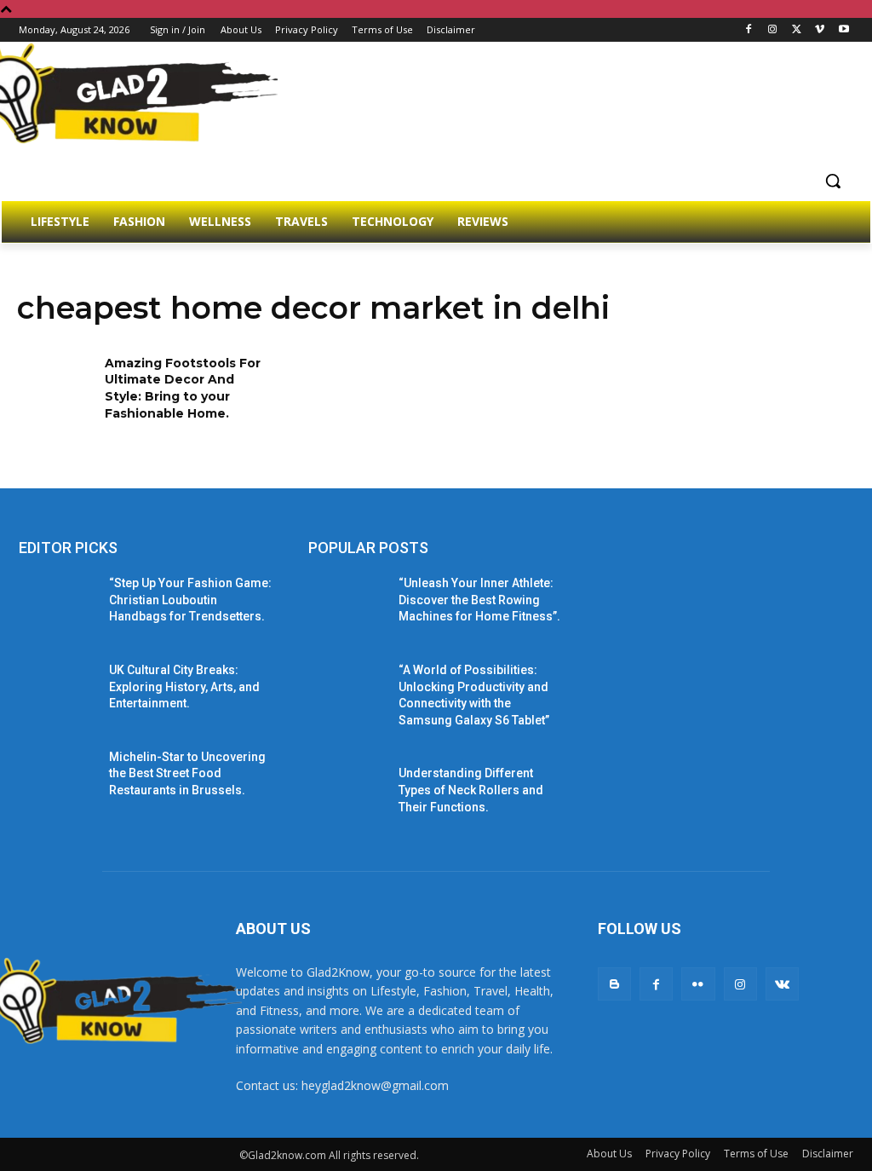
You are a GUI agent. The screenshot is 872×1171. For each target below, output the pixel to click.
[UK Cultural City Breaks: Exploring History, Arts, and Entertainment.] (57, 689)
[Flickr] (697, 984)
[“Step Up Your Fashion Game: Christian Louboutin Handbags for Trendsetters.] (57, 602)
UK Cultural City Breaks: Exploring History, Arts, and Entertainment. (184, 686)
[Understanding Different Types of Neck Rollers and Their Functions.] (346, 792)
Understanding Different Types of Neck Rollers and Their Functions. (471, 789)
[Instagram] (773, 30)
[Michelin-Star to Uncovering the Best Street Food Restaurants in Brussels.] (57, 776)
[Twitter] (796, 30)
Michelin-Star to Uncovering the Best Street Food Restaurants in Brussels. (187, 773)
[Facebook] (749, 30)
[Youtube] (843, 30)
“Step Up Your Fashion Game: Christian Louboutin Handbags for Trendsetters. (190, 599)
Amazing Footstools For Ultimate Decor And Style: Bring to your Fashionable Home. (183, 388)
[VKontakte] (782, 984)
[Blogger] (614, 984)
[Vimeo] (819, 30)
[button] (832, 180)
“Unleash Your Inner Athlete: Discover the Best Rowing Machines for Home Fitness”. (479, 599)
